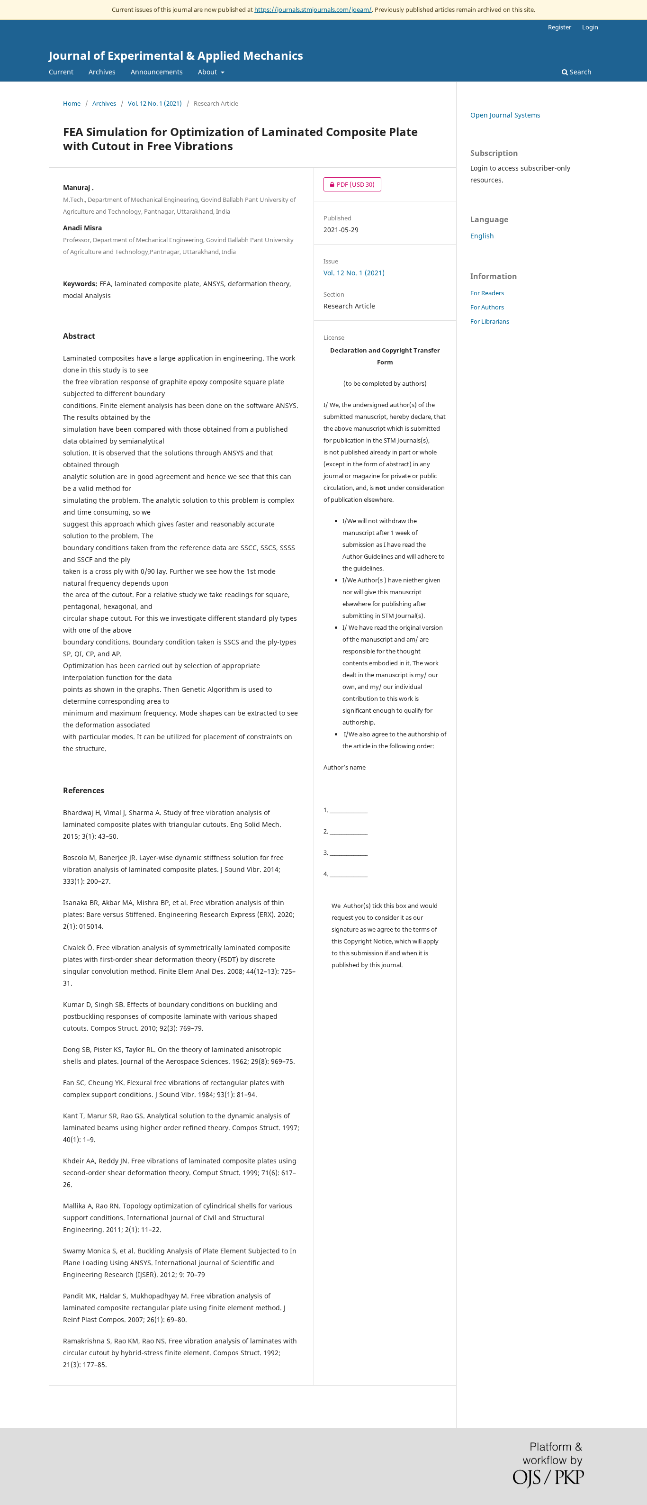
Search (580, 71)
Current (61, 71)
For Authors (487, 307)
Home (72, 103)
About (208, 71)
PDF (349, 184)
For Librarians (489, 321)
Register (559, 27)
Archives (102, 71)
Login (590, 27)
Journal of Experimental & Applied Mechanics (176, 55)
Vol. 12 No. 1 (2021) (155, 103)
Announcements (157, 71)
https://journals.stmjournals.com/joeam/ (313, 9)
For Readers (487, 293)
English (482, 235)
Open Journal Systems (505, 114)
